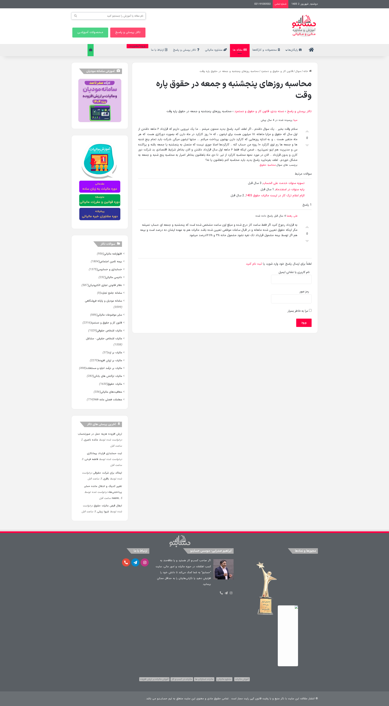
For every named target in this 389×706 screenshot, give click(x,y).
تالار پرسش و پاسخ (185, 50)
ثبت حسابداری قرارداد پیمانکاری (104, 453)
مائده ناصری (91, 440)
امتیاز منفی (307, 146)
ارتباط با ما (158, 50)
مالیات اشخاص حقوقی (109, 331)
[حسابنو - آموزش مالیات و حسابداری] (304, 25)
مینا (295, 120)
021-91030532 (262, 4)
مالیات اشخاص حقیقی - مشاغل (104, 338)
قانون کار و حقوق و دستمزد (277, 71)
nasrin (115, 498)
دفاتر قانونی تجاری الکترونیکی (105, 285)
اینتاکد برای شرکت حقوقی (107, 473)
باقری (106, 479)
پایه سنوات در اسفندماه (290, 189)
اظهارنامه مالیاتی (113, 254)
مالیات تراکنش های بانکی (108, 376)
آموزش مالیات (242, 679)
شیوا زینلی (103, 512)
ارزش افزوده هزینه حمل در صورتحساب (100, 434)
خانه (306, 71)
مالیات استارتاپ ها (204, 679)
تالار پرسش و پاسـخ (127, 32)
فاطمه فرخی (91, 459)
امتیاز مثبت (307, 130)
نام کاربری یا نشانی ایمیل (294, 272)
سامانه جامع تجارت (111, 293)
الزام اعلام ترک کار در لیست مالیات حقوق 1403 (275, 195)
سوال (298, 71)
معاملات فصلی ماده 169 (108, 400)
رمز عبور (304, 291)
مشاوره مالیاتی (214, 50)
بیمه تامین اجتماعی (110, 261)
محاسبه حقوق (268, 165)
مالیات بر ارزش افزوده (110, 360)
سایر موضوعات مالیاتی (109, 315)
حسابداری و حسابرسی (109, 269)
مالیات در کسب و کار (182, 679)
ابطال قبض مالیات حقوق (108, 506)
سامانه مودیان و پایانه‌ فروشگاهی (103, 301)
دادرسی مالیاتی (113, 277)
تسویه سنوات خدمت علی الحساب (284, 183)
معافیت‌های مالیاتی (111, 392)
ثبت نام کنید (254, 264)
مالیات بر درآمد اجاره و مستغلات (104, 368)
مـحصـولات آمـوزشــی (90, 32)
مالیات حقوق (115, 384)
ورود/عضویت (137, 46)
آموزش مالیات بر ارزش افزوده (154, 679)
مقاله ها (238, 50)
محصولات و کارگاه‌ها (265, 50)
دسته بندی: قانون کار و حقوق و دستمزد (259, 111)
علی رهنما (292, 216)
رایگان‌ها (293, 50)
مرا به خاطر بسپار (298, 311)
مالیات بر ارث (115, 352)
